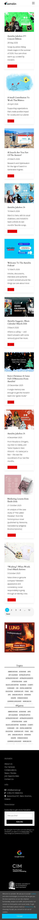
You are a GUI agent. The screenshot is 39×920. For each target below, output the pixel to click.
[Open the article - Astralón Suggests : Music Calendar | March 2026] (19, 307)
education (9, 691)
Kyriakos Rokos (23, 698)
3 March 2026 (13, 327)
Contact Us (9, 779)
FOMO (27, 691)
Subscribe (19, 822)
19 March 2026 (14, 211)
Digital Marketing (26, 688)
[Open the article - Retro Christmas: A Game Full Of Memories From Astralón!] (19, 362)
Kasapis (13, 698)
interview (27, 694)
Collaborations (10, 770)
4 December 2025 (15, 437)
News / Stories (10, 773)
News (12, 121)
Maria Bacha (27, 701)
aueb (25, 681)
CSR (17, 688)
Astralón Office (24, 675)
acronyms (22, 671)
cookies (33, 894)
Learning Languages (14, 701)
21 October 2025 (14, 505)
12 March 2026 (14, 269)
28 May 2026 (13, 42)
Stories (13, 535)
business (23, 685)
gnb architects (17, 694)
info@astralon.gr (13, 790)
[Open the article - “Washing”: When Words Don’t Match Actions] (19, 552)
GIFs (9, 694)
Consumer (10, 688)
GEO (31, 691)
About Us (8, 764)
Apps (29, 671)
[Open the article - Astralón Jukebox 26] (19, 193)
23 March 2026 (14, 159)
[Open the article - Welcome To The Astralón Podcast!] (19, 248)
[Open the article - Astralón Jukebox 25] (19, 419)
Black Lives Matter (12, 685)
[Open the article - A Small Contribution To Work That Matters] (19, 83)
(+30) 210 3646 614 (14, 793)
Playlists (13, 66)
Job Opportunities (11, 776)
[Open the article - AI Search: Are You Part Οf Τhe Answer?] (19, 138)
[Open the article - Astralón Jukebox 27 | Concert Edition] (19, 22)
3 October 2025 (14, 573)
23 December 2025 (15, 385)
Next (8, 614)
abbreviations (13, 671)
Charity (30, 685)
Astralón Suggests (26, 678)
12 (29, 610)
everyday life (18, 691)
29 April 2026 (13, 104)
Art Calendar (13, 675)
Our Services (9, 767)
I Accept (19, 916)
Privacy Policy (26, 831)
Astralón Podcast (12, 678)
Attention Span (17, 681)
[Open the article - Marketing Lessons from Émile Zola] (19, 484)
